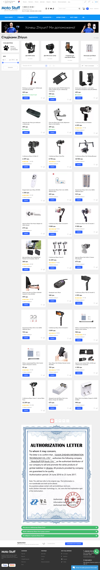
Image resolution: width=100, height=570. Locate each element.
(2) (32, 161)
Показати (10, 67)
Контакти (31, 1)
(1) (58, 228)
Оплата (36, 1)
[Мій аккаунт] (92, 2)
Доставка (42, 1)
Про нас (25, 1)
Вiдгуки (23, 556)
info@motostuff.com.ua (27, 9)
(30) (59, 161)
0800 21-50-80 (29, 7)
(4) (32, 264)
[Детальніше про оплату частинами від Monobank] (6, 48)
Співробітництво (25, 559)
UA (95, 1)
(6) (85, 127)
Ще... (69, 2)
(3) (85, 297)
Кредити (48, 1)
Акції (42, 559)
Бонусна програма (62, 1)
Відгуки (54, 1)
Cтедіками (9, 34)
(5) (58, 262)
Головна (3, 34)
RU (97, 1)
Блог (22, 564)
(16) (33, 405)
